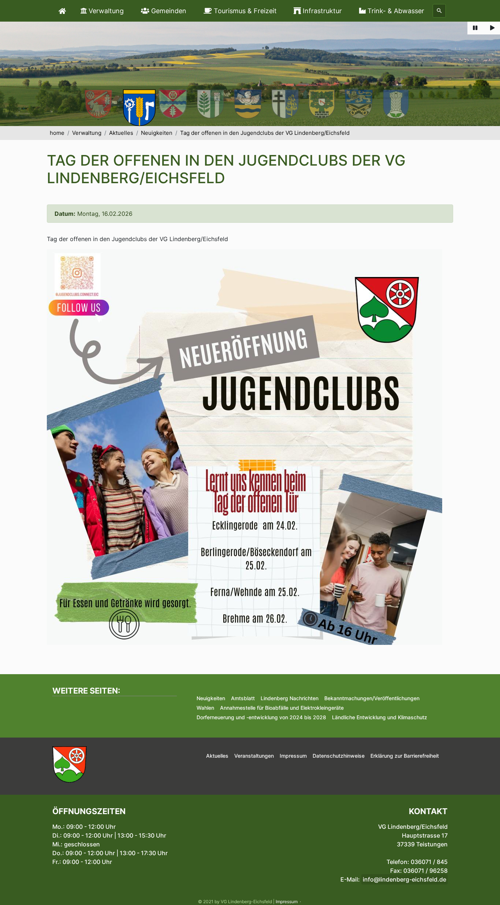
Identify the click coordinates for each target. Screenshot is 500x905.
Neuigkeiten (156, 132)
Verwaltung (86, 132)
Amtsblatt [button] (243, 698)
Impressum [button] (293, 756)
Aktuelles (121, 132)
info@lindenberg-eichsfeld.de (404, 879)
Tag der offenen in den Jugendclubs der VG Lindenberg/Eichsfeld (265, 132)
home (57, 132)
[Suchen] (439, 11)
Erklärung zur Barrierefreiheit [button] (404, 756)
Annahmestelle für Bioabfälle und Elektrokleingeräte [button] (282, 708)
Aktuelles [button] (217, 756)
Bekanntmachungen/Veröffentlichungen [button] (371, 698)
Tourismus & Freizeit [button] (244, 11)
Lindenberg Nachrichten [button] (289, 698)
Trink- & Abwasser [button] (395, 11)
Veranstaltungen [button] (254, 756)
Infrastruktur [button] (321, 11)
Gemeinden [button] (167, 11)
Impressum (287, 901)
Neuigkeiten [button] (211, 698)
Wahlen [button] (205, 708)
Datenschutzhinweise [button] (339, 756)
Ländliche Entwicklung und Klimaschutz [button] (379, 717)
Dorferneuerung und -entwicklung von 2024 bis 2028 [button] (261, 717)
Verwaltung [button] (105, 11)
